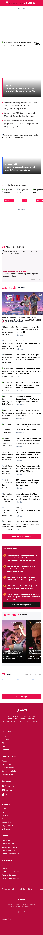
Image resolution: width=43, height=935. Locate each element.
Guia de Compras (8, 768)
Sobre (4, 865)
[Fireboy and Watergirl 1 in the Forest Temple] (9, 686)
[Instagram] (19, 912)
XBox (4, 746)
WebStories (6, 764)
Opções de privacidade (13, 919)
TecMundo (6, 809)
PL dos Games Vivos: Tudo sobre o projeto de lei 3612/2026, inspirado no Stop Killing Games (21, 123)
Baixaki (4, 819)
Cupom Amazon (8, 843)
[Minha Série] (25, 889)
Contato (5, 868)
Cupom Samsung (8, 850)
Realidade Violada (9, 771)
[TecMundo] (7, 2)
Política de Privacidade (10, 878)
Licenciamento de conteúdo (13, 871)
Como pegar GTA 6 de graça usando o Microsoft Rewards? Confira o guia (21, 114)
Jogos (4, 736)
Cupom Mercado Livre (10, 853)
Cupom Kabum (7, 840)
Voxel (4, 812)
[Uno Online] (24, 686)
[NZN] (21, 899)
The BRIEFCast (7, 774)
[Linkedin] (24, 912)
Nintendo (5, 750)
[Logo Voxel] (29, 3)
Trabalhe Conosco (9, 875)
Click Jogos (6, 829)
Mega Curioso (7, 825)
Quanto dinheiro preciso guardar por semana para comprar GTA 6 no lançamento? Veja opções (20, 105)
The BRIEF (5, 815)
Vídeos (4, 761)
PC (3, 743)
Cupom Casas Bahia (9, 847)
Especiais (5, 740)
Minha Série (6, 822)
